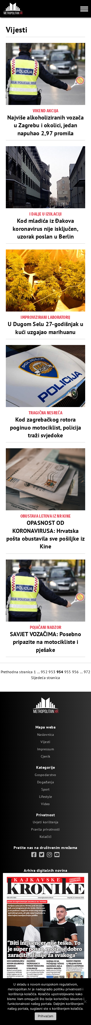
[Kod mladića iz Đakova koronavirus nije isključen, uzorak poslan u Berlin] (45, 177)
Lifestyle (45, 796)
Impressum (45, 749)
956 (75, 671)
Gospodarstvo (45, 775)
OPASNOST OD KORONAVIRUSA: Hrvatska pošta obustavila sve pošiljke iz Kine (45, 534)
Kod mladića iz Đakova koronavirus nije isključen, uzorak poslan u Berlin (45, 228)
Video (45, 804)
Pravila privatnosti (45, 829)
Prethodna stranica (17, 671)
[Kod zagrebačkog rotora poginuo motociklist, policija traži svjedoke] (45, 376)
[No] (85, 1001)
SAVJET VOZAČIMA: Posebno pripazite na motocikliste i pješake (45, 642)
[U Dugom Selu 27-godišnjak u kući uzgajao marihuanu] (45, 280)
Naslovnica (45, 734)
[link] (33, 854)
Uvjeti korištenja (45, 822)
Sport (45, 789)
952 (44, 671)
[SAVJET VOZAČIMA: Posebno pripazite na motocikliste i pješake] (45, 591)
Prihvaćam (45, 1016)
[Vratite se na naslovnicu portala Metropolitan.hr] (13, 8)
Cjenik (45, 756)
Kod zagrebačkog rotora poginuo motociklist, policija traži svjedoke (45, 427)
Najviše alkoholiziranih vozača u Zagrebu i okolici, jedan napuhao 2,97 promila (45, 125)
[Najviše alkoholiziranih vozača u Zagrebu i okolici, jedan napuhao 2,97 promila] (45, 74)
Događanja (45, 782)
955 (67, 671)
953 (52, 671)
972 (87, 671)
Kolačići (45, 836)
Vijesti (45, 742)
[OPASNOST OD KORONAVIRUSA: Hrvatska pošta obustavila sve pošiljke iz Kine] (45, 479)
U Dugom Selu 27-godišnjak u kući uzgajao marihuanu (45, 328)
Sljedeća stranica (45, 677)
